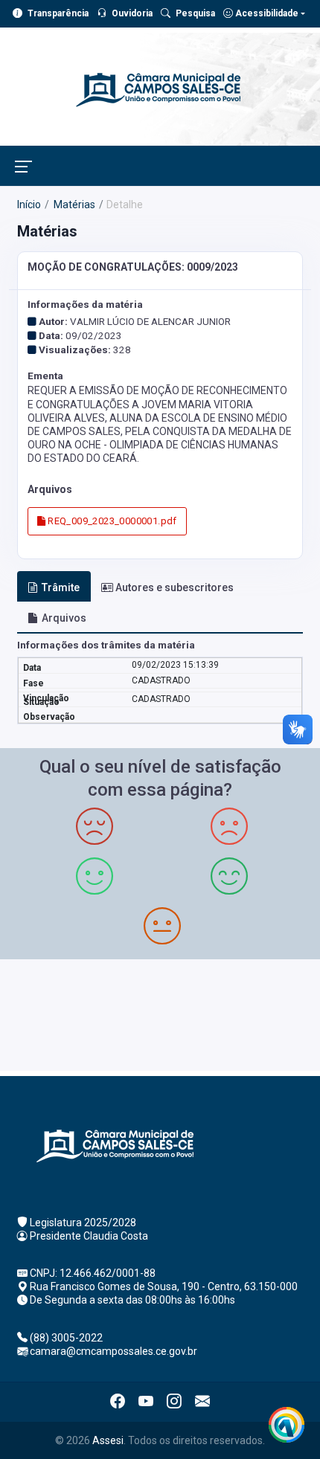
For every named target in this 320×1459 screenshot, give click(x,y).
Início (29, 204)
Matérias (73, 204)
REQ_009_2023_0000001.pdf (111, 520)
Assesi (108, 1440)
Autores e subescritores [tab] (174, 587)
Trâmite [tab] (61, 587)
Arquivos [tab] (64, 618)
